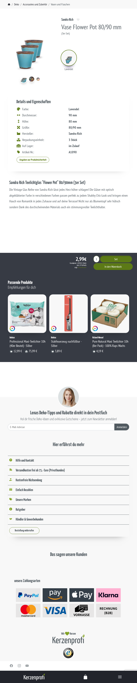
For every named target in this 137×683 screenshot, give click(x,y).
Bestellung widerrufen (24, 530)
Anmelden (122, 427)
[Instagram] (19, 665)
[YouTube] (27, 665)
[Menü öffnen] (119, 677)
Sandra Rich (67, 19)
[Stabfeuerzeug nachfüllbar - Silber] (68, 313)
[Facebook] (11, 665)
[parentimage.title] (32, 79)
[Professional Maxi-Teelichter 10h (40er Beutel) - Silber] (27, 313)
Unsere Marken (23, 500)
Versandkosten (82, 267)
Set (116, 259)
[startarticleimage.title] (23, 79)
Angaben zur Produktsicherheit (32, 159)
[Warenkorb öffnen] (85, 677)
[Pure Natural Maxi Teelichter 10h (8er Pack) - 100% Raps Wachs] (110, 313)
